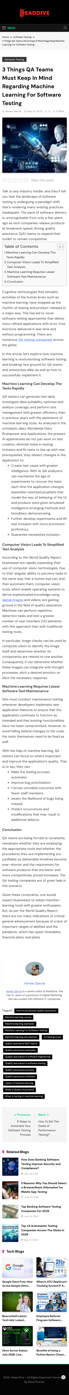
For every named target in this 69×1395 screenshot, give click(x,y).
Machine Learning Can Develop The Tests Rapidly (31, 255)
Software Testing (14, 59)
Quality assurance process (19, 1069)
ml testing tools (52, 1036)
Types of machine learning (19, 1083)
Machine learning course (18, 1017)
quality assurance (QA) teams (21, 1043)
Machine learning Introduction (21, 1036)
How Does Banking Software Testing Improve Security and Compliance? (41, 1164)
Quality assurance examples (20, 1050)
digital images (12, 600)
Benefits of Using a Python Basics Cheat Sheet (50, 1354)
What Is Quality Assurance (19, 1089)
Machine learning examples (19, 1023)
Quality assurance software (20, 1076)
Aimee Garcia (13, 111)
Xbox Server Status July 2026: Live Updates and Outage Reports (16, 1356)
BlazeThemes (36, 1381)
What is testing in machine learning (24, 1096)
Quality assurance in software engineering (27, 1056)
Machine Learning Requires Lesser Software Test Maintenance (31, 274)
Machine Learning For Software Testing (26, 1030)
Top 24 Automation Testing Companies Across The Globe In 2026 (42, 1230)
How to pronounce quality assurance (36, 1010)
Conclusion (15, 282)
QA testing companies (35, 339)
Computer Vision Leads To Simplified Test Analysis (33, 264)
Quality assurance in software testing (25, 1063)
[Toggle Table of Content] (59, 247)
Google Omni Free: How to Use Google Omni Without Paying (17, 1286)
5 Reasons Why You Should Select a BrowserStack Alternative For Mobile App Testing (43, 1187)
